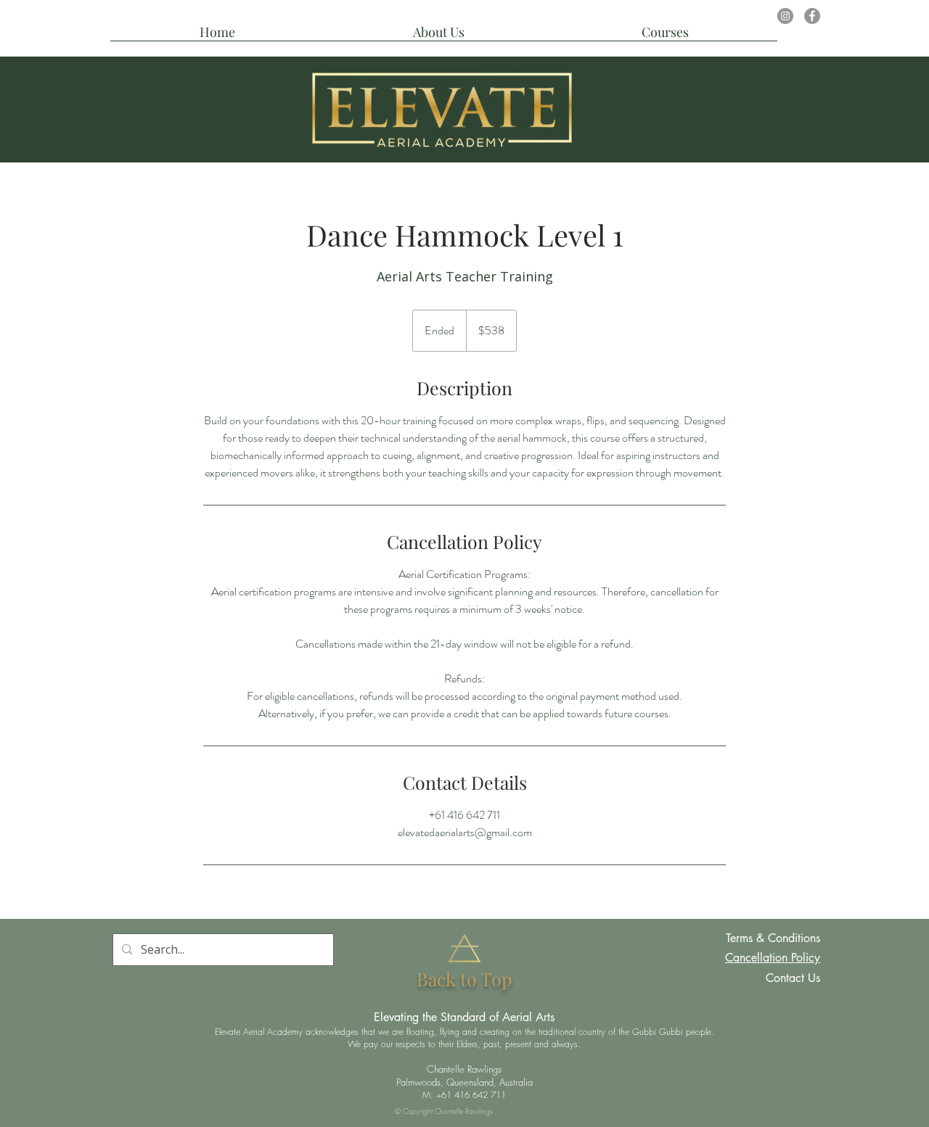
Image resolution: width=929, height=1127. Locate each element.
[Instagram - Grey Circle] (785, 16)
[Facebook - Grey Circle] (812, 16)
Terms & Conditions (773, 938)
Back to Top (464, 979)
